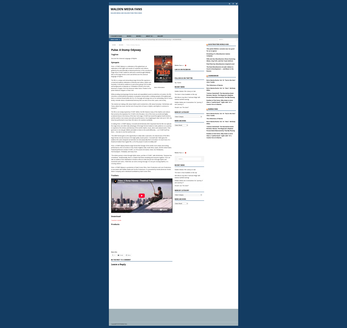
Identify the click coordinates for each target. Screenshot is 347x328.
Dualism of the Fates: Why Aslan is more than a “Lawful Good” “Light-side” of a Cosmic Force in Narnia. (219, 102)
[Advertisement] (194, 19)
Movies (138, 36)
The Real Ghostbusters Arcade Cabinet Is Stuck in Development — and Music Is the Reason (220, 69)
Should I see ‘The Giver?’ (182, 107)
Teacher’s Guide (116, 220)
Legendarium (213, 76)
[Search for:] (227, 39)
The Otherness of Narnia (214, 85)
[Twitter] (236, 3)
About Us (149, 36)
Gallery (160, 36)
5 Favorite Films (116, 36)
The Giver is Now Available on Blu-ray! (186, 94)
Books (129, 36)
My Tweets (178, 82)
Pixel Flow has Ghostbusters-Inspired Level (220, 64)
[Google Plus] (229, 3)
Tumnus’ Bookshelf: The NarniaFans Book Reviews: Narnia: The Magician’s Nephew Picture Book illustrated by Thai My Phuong (220, 95)
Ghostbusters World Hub (218, 44)
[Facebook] (233, 3)
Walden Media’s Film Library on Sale (185, 91)
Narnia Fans (213, 109)
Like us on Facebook (182, 69)
